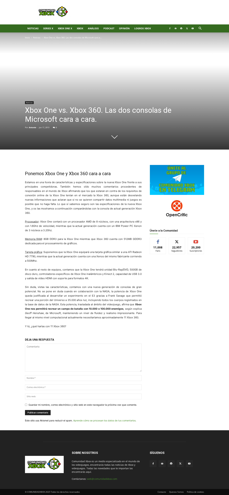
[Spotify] (181, 28)
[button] (200, 28)
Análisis (93, 28)
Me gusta (158, 240)
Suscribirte (196, 240)
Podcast (108, 28)
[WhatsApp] (64, 161)
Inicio (27, 37)
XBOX (80, 28)
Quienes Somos (176, 491)
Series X (48, 28)
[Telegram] (72, 161)
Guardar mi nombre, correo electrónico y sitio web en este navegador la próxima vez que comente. (82, 404)
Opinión (124, 28)
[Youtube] (192, 28)
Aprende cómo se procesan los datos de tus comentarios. (104, 420)
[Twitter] (186, 28)
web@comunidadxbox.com (102, 478)
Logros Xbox (142, 28)
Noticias (33, 28)
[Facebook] (169, 28)
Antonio (32, 127)
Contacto (162, 491)
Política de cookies (195, 491)
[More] (79, 161)
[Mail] (175, 28)
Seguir (177, 240)
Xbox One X (65, 28)
